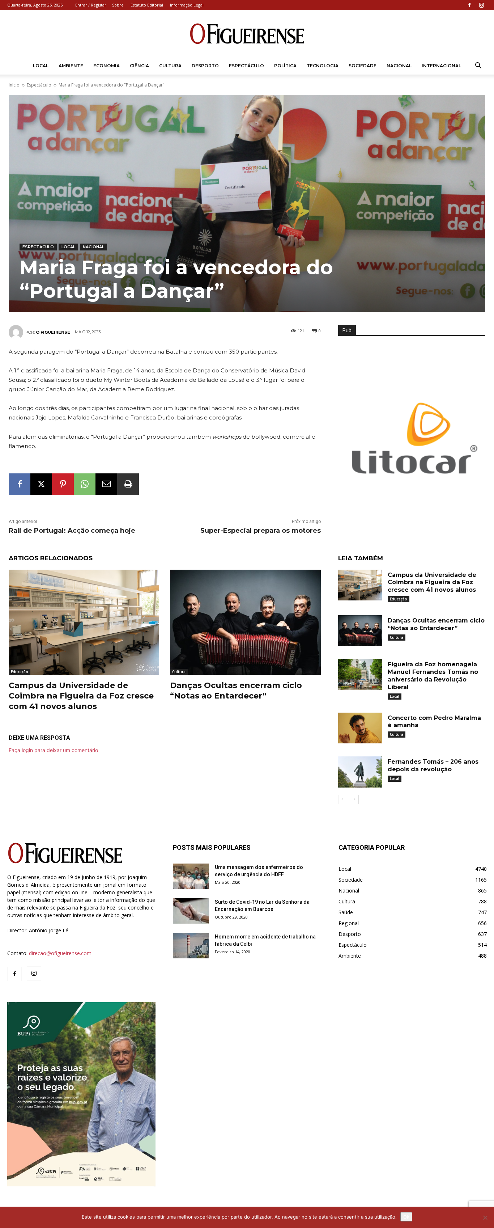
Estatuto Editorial (147, 5)
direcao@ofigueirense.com (60, 953)
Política (285, 65)
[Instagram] (481, 5)
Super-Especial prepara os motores (260, 531)
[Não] (485, 1217)
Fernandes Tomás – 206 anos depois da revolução (433, 765)
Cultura (170, 65)
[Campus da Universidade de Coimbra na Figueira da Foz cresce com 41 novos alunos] (84, 622)
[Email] (106, 484)
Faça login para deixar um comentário (53, 750)
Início (14, 85)
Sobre (118, 5)
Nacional (399, 65)
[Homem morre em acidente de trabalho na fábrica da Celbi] (191, 945)
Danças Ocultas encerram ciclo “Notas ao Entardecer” (236, 690)
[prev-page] (342, 799)
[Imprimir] (128, 484)
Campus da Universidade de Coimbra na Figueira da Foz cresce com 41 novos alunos (81, 695)
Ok (406, 1217)
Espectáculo (246, 65)
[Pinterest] (63, 484)
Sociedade (362, 65)
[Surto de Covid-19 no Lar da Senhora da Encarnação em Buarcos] (191, 911)
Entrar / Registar (90, 5)
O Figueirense (53, 332)
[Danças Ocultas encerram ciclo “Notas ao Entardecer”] (245, 622)
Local (40, 65)
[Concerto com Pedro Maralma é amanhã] (360, 728)
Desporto (205, 65)
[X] (41, 484)
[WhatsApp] (84, 484)
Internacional (441, 65)
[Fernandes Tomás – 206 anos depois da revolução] (360, 772)
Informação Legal (187, 5)
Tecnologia (322, 65)
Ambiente (71, 65)
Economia (106, 65)
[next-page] (354, 799)
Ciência (139, 65)
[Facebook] (469, 5)
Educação (19, 671)
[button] (478, 66)
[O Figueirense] (247, 34)
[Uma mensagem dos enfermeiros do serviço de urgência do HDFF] (191, 876)
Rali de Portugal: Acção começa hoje (72, 531)
